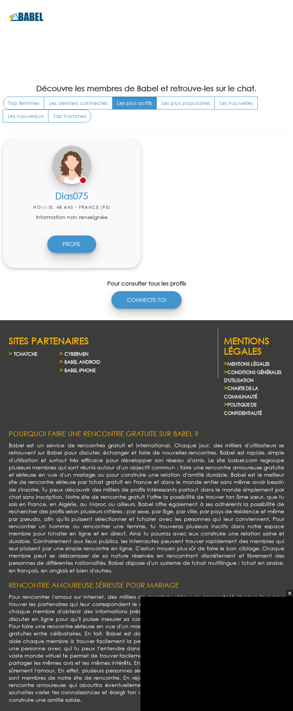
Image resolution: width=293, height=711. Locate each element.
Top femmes (23, 102)
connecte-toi (146, 299)
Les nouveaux (25, 115)
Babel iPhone (79, 370)
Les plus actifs (134, 102)
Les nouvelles (236, 102)
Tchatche (25, 354)
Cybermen (76, 354)
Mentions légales (248, 364)
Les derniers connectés (78, 102)
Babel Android (82, 362)
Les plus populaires (185, 102)
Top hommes (69, 115)
